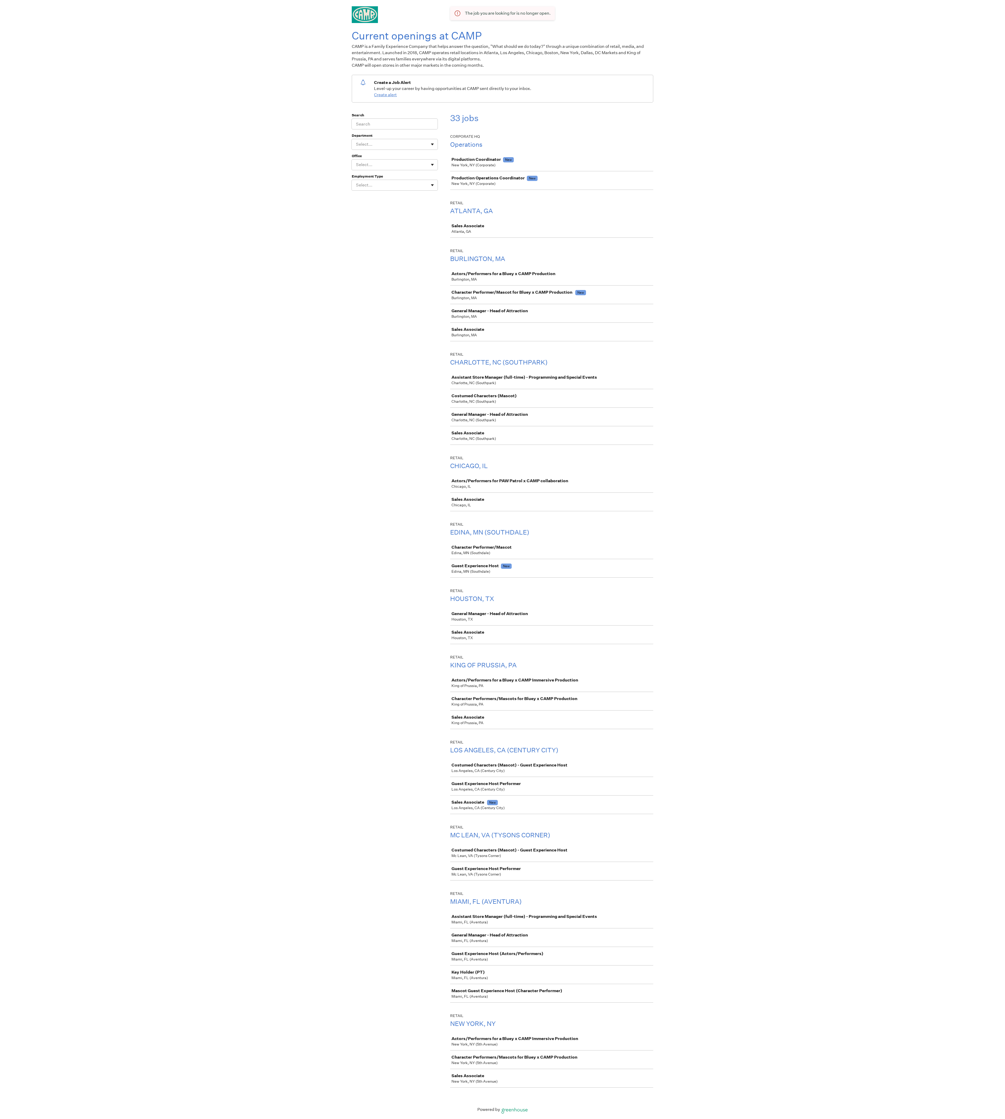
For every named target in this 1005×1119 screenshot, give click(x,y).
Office (357, 156)
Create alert (385, 94)
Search (358, 115)
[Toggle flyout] (432, 144)
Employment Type (367, 176)
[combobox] (356, 144)
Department (362, 135)
